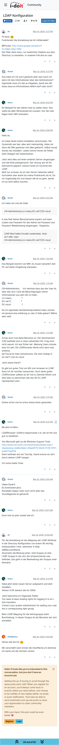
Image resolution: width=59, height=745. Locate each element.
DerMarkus (13, 637)
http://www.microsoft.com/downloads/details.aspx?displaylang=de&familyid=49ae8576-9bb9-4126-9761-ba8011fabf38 (29, 447)
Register (9, 721)
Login (19, 721)
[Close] (53, 669)
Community (34, 4)
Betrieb (9, 21)
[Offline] (5, 31)
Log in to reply (49, 21)
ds (9, 31)
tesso (10, 102)
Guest (10, 71)
